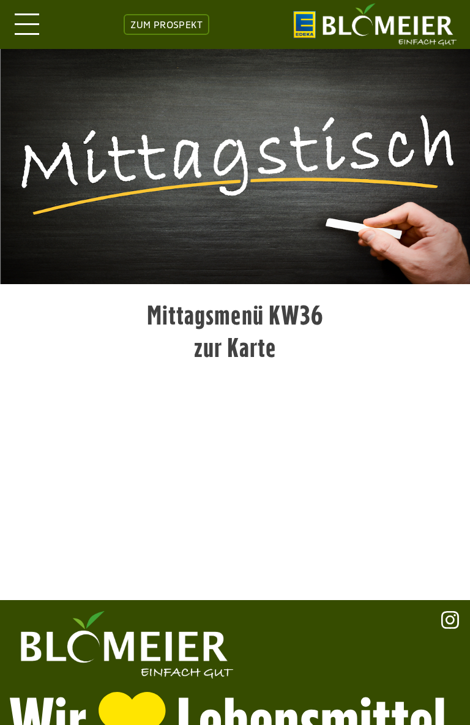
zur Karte (235, 347)
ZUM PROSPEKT (166, 24)
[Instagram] (450, 641)
